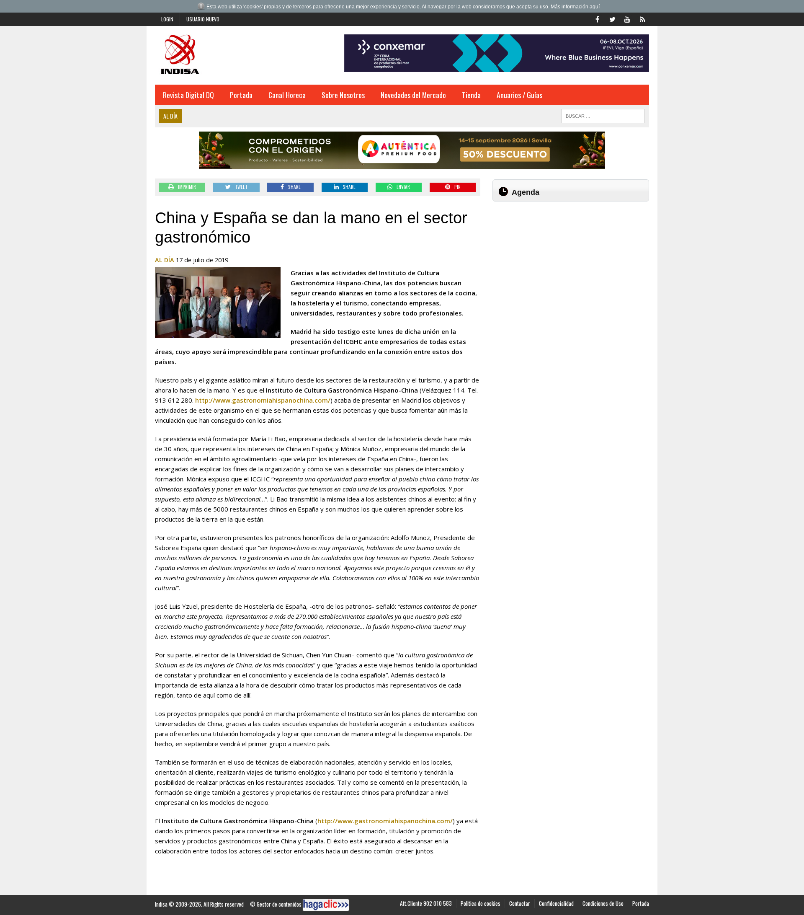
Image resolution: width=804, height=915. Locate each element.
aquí (595, 7)
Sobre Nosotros (343, 94)
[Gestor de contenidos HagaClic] (326, 905)
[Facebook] (597, 18)
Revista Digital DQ (188, 94)
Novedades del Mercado (413, 94)
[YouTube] (627, 18)
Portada (241, 94)
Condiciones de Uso (603, 903)
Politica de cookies (480, 903)
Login (167, 19)
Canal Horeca (287, 94)
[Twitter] (612, 18)
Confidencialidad (556, 903)
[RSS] (642, 18)
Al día (164, 260)
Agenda (525, 192)
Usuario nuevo (202, 19)
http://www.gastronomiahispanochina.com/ (262, 400)
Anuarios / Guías (519, 94)
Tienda (471, 94)
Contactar (519, 903)
